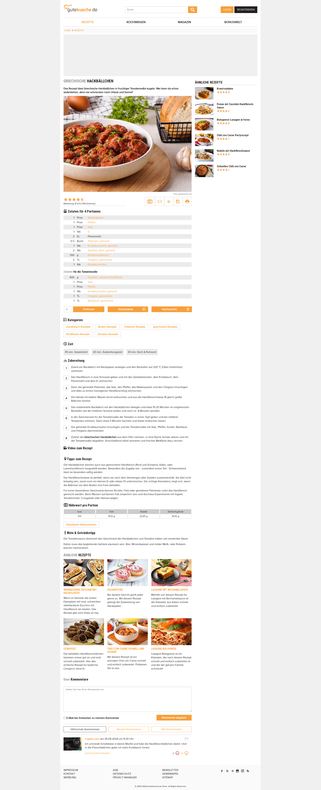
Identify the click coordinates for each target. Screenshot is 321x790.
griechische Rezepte (165, 326)
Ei (89, 231)
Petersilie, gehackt (99, 241)
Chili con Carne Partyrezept (233, 135)
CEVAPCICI (70, 648)
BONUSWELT (233, 22)
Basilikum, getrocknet (100, 300)
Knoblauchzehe (97, 264)
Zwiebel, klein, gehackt (101, 250)
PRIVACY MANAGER (125, 777)
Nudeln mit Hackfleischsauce (233, 150)
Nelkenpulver (95, 217)
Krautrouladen (225, 88)
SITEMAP (167, 777)
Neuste (129, 729)
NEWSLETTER (170, 770)
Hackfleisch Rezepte (78, 326)
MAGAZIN (184, 22)
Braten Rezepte (107, 326)
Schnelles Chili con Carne (231, 166)
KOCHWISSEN (136, 22)
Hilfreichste (84, 729)
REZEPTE (88, 22)
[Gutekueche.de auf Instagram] (237, 771)
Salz (90, 227)
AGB (115, 770)
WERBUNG (70, 777)
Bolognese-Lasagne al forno (233, 119)
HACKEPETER (115, 589)
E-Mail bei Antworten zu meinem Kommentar (92, 717)
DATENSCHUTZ (122, 773)
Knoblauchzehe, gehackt (102, 245)
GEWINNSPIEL (170, 773)
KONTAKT (69, 773)
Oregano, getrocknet (100, 259)
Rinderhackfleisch (98, 255)
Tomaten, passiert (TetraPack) (105, 277)
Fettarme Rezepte (134, 326)
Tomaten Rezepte (107, 334)
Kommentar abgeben (174, 717)
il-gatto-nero (92, 738)
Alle (171, 729)
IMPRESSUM (71, 770)
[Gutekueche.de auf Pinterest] (233, 771)
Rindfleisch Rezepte (78, 334)
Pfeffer (92, 222)
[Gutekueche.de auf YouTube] (227, 771)
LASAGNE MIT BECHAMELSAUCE (169, 589)
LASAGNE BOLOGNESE (163, 648)
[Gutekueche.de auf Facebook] (222, 771)
